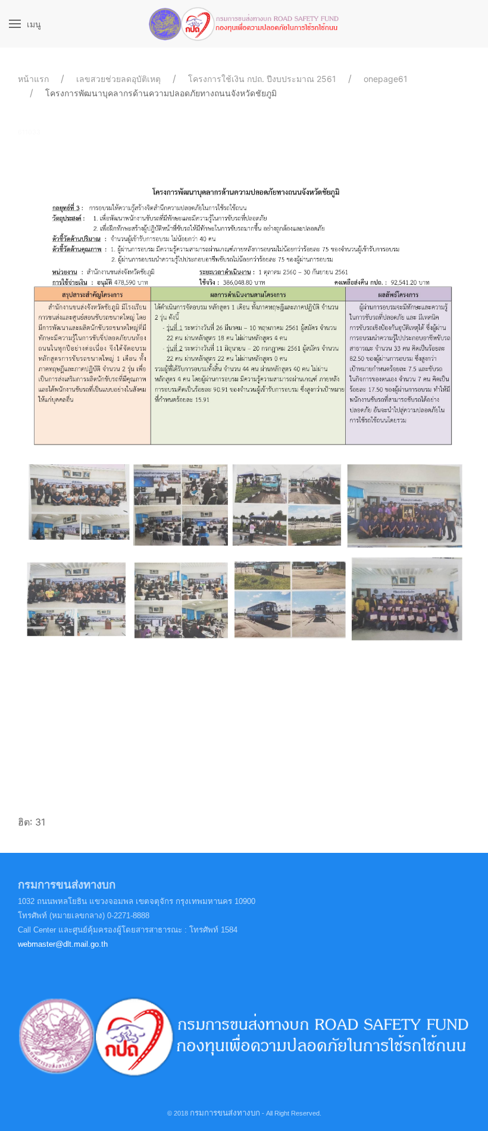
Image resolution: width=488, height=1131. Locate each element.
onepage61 (386, 79)
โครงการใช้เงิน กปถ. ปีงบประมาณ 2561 (262, 79)
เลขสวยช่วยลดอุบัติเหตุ (118, 79)
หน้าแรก (33, 79)
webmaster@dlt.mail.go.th (63, 944)
